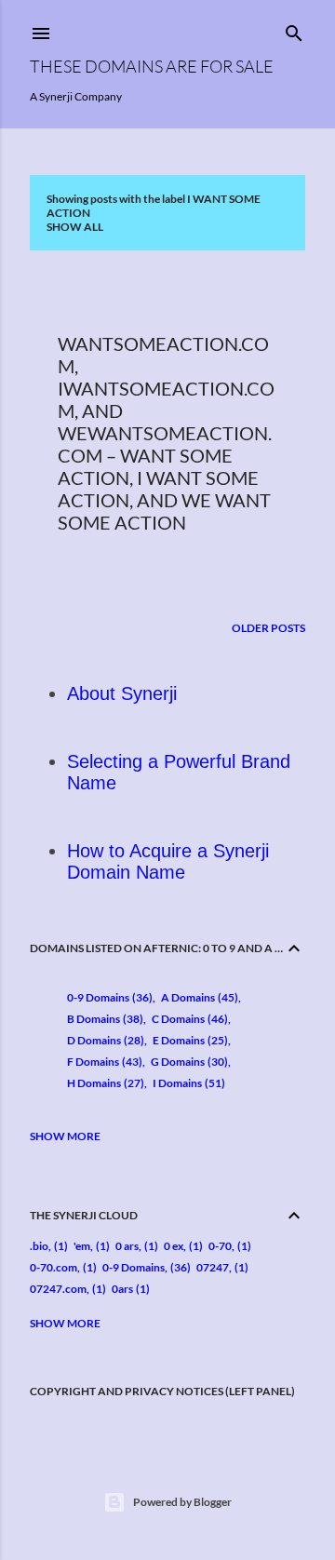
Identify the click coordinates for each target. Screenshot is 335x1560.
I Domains (187, 1083)
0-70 (220, 1246)
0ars (122, 1289)
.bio (39, 1246)
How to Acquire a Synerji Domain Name (168, 861)
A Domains (197, 997)
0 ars (127, 1246)
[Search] (294, 29)
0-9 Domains (108, 997)
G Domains (187, 1062)
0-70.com (53, 1267)
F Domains (103, 1062)
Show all (75, 227)
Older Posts (268, 628)
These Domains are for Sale (152, 66)
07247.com (58, 1289)
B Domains (103, 1019)
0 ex (173, 1246)
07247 (212, 1267)
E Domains (188, 1040)
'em (82, 1246)
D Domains (104, 1040)
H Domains (104, 1083)
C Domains (188, 1019)
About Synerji (122, 693)
